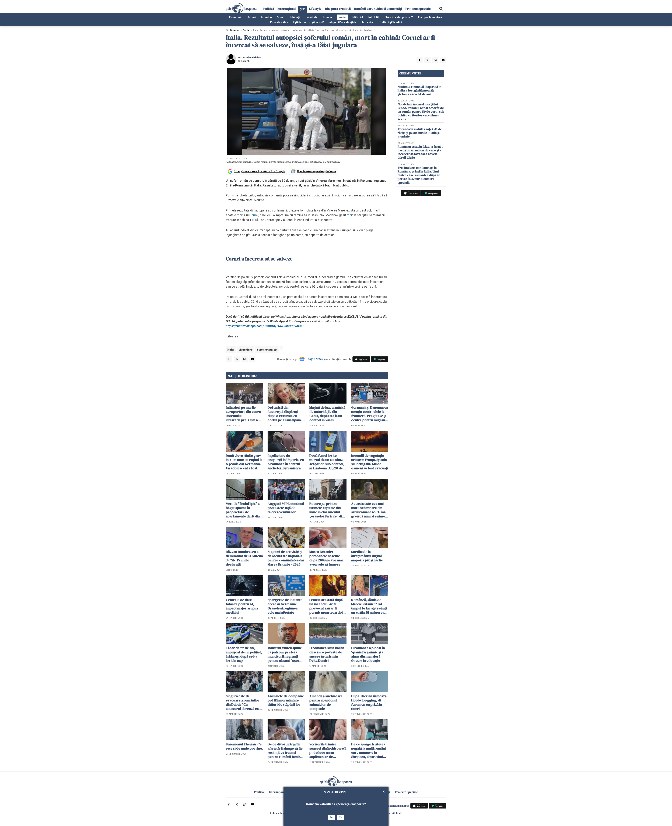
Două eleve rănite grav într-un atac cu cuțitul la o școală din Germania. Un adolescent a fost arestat (244, 461)
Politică (268, 8)
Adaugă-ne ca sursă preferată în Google (259, 171)
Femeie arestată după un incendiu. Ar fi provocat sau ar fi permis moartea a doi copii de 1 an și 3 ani (326, 606)
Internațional (287, 8)
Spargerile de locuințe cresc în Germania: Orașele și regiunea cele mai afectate (285, 606)
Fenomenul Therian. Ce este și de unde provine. (244, 746)
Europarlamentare (430, 17)
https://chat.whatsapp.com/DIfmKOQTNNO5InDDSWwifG (264, 326)
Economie (235, 17)
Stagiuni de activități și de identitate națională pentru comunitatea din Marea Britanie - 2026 (286, 558)
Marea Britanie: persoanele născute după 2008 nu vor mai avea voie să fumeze (326, 558)
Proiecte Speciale (418, 8)
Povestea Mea (279, 22)
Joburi (251, 17)
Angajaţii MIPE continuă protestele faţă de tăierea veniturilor (286, 508)
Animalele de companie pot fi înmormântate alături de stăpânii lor (286, 700)
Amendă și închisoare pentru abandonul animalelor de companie (326, 702)
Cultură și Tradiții (391, 22)
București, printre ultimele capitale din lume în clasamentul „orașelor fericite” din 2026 (326, 510)
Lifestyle (315, 8)
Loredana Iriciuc (251, 57)
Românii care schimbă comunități (378, 8)
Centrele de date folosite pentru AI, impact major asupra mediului (242, 606)
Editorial (357, 17)
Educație (295, 17)
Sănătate (312, 17)
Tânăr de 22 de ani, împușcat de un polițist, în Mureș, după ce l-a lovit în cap (244, 654)
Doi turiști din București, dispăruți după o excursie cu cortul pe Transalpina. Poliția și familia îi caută (285, 413)
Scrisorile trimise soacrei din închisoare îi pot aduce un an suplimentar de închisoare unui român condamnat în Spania (327, 750)
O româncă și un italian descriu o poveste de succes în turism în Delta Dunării (326, 654)
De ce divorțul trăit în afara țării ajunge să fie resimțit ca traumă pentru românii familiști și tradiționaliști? (286, 750)
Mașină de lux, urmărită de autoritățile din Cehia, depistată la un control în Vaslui (327, 413)
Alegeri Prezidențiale (343, 22)
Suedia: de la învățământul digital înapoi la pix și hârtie (367, 556)
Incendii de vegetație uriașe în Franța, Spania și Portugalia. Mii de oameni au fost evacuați (369, 461)
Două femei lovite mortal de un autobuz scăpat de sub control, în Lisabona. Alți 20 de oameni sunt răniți (326, 461)
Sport (281, 17)
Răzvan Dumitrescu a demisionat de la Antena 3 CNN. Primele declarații (244, 558)
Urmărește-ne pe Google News (316, 171)
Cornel (253, 215)
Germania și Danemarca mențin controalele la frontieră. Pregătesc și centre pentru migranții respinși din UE (369, 413)
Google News (314, 359)
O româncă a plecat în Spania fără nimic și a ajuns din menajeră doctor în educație (368, 654)
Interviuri (368, 22)
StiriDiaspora (233, 30)
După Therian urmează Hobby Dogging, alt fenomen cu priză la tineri (369, 702)
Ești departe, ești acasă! (308, 22)
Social (342, 17)
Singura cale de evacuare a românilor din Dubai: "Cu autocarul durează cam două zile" (244, 702)
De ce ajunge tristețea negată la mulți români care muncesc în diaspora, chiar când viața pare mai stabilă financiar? (368, 750)
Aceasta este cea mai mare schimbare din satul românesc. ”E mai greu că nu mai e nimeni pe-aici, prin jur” (369, 510)
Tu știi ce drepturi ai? (399, 17)
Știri (303, 8)
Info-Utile (374, 17)
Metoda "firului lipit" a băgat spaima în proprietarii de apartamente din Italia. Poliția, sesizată (243, 510)
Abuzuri (328, 17)
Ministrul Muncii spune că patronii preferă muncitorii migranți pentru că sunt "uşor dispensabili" (285, 654)
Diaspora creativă (338, 8)
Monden (266, 17)
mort (350, 215)
